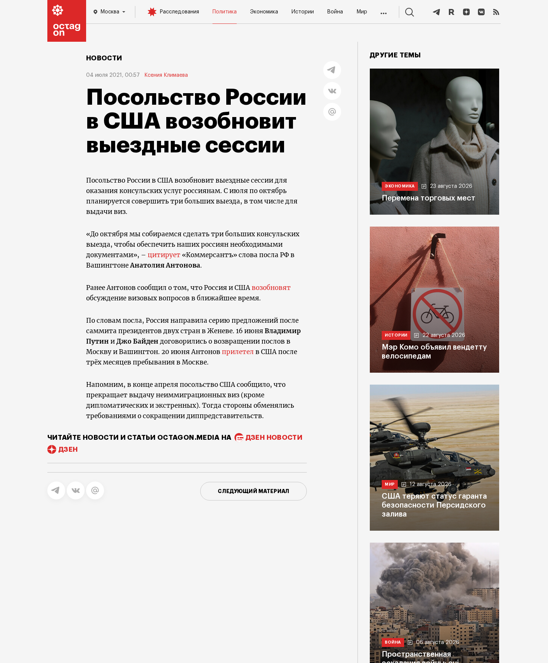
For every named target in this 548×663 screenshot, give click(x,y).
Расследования (179, 12)
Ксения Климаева (166, 75)
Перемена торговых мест (428, 198)
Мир (361, 12)
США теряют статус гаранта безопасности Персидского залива (434, 505)
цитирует (164, 255)
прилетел (238, 352)
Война (335, 12)
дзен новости (274, 437)
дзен (68, 449)
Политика (224, 12)
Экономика (264, 12)
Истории (303, 12)
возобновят (271, 288)
